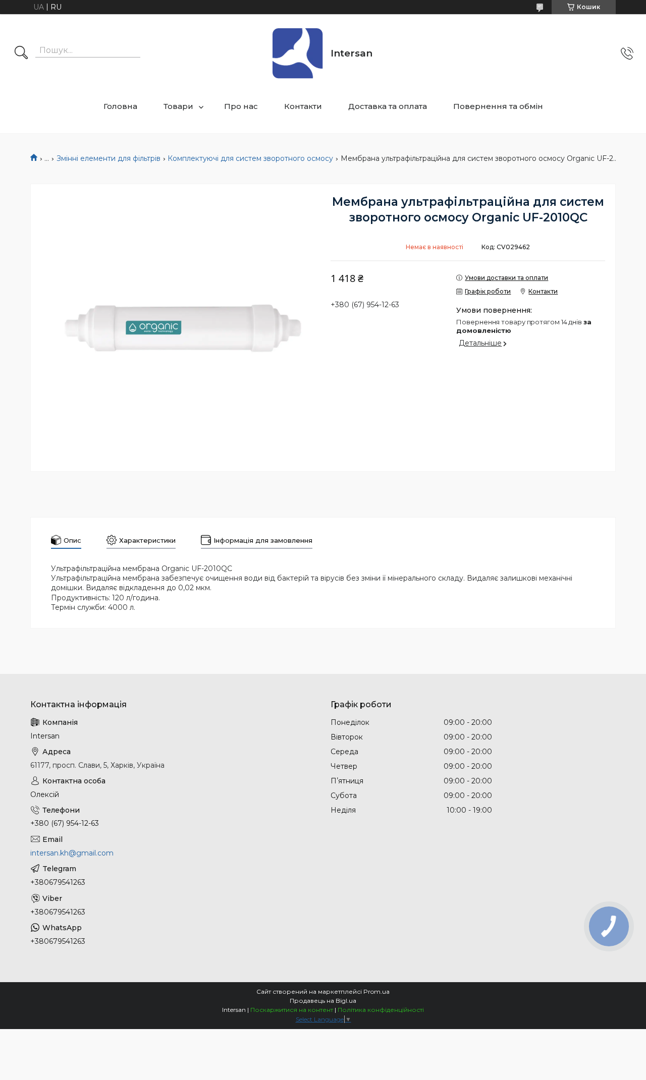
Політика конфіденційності (381, 1009)
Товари (178, 106)
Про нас (241, 106)
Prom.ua (376, 991)
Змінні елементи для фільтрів (108, 158)
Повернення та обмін (498, 106)
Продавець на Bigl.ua (323, 1000)
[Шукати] (21, 53)
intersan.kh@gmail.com (72, 853)
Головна (120, 106)
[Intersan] (298, 53)
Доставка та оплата (387, 106)
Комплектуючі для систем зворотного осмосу (250, 158)
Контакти (303, 106)
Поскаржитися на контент (291, 1009)
